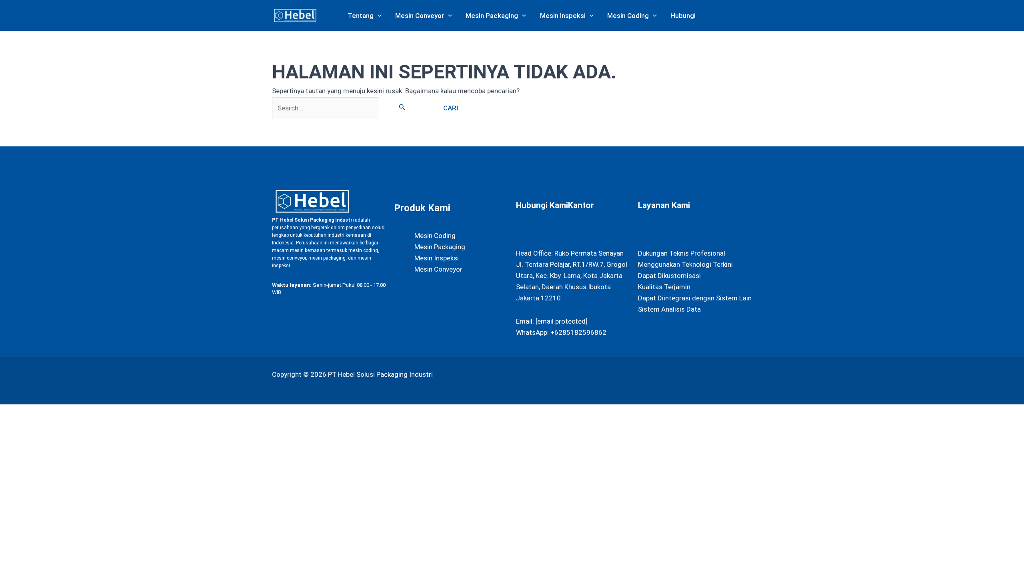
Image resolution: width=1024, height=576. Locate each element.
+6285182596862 (578, 332)
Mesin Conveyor (438, 269)
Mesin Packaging (439, 247)
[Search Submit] (402, 107)
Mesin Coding (435, 236)
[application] (378, 16)
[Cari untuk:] (348, 108)
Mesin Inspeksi (436, 258)
